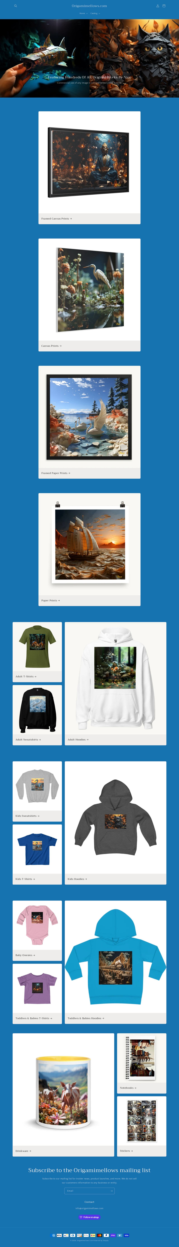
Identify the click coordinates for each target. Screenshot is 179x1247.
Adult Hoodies (77, 739)
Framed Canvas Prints (55, 218)
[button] (16, 6)
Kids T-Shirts (24, 879)
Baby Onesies (24, 955)
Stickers (125, 1151)
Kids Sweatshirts (26, 816)
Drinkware (22, 1151)
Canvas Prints (50, 346)
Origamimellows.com (85, 1240)
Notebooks (126, 1088)
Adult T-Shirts (24, 676)
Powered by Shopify (101, 1240)
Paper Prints (49, 600)
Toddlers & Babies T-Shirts (32, 1018)
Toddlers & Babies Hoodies (84, 1018)
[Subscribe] (111, 1191)
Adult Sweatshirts (27, 739)
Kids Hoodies (76, 879)
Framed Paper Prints (54, 473)
